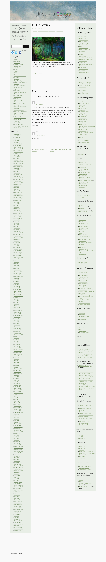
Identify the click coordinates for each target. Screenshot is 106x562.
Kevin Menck (82, 107)
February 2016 (17, 326)
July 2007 (16, 493)
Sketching (17, 115)
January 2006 (17, 522)
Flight (80, 233)
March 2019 (17, 267)
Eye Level (81, 66)
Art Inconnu (82, 51)
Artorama (81, 154)
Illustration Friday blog (85, 177)
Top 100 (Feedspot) (84, 355)
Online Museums (18, 95)
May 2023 (16, 187)
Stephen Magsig (83, 131)
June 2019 (16, 262)
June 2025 (17, 157)
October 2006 (18, 508)
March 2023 (17, 191)
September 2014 (18, 354)
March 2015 (17, 344)
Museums (16, 93)
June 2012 (16, 398)
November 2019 (18, 254)
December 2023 (18, 178)
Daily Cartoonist (83, 249)
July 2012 (16, 396)
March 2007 (17, 500)
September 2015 (18, 335)
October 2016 (17, 314)
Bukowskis (82, 456)
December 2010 (18, 427)
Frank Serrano (83, 129)
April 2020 (16, 246)
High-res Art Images (19, 89)
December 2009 (18, 446)
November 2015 (18, 331)
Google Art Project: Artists (86, 415)
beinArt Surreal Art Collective (86, 64)
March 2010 (17, 441)
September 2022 (18, 199)
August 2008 (17, 472)
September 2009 (18, 451)
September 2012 (18, 393)
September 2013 (18, 373)
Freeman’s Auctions (84, 455)
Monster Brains (83, 179)
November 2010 (18, 428)
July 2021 (16, 221)
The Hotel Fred (83, 246)
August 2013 (17, 375)
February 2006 (18, 521)
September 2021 (18, 218)
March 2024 (17, 173)
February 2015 (17, 346)
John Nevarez (83, 285)
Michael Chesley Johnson (86, 132)
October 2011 (17, 411)
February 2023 (18, 192)
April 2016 (16, 323)
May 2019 (16, 263)
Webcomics (17, 127)
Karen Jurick (82, 87)
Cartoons (16, 71)
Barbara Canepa (83, 210)
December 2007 (18, 485)
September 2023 (18, 183)
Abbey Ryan (82, 92)
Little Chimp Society (84, 172)
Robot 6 (81, 221)
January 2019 (17, 270)
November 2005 (18, 525)
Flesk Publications (83, 208)
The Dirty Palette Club (85, 140)
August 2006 (17, 511)
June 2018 (16, 281)
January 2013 (17, 386)
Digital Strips (82, 254)
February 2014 (17, 365)
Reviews (16, 108)
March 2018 (17, 286)
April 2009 (16, 459)
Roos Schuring (83, 115)
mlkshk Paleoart (83, 319)
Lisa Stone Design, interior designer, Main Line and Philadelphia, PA (86, 381)
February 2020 (18, 249)
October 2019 (17, 255)
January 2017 (17, 309)
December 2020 (18, 233)
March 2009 (17, 461)
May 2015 (16, 341)
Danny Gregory (83, 174)
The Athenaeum (83, 412)
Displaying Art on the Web (21, 82)
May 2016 (16, 322)
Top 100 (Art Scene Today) (86, 354)
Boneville (81, 244)
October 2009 (18, 449)
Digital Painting (18, 81)
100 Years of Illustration (85, 164)
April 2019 (16, 265)
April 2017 (16, 304)
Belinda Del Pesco (84, 123)
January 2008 (17, 483)
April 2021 (16, 226)
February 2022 (18, 210)
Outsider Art (17, 97)
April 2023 (16, 189)
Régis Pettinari (83, 119)
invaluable (82, 438)
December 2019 (18, 252)
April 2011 (16, 420)
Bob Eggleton (82, 197)
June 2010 (16, 436)
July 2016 (16, 318)
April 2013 (16, 381)
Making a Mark (83, 56)
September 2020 (18, 238)
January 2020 (17, 250)
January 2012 (17, 406)
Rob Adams (82, 137)
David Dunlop (82, 67)
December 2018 (18, 271)
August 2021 (17, 220)
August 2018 (17, 278)
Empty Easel (82, 331)
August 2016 (17, 317)
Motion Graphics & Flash (20, 92)
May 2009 (16, 457)
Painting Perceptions (84, 41)
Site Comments (18, 113)
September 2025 (18, 152)
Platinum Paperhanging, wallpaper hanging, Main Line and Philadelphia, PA (86, 376)
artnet (81, 435)
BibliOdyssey (82, 166)
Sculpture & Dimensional (20, 111)
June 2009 (17, 456)
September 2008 (18, 470)
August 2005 (17, 530)
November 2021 (18, 215)
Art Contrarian (83, 61)
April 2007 (16, 498)
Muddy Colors (83, 262)
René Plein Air (82, 121)
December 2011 (18, 407)
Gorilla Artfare (83, 264)
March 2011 (17, 422)
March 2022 (17, 208)
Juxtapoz (81, 153)
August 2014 (17, 356)
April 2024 (16, 171)
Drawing (16, 84)
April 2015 (16, 343)
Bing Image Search (84, 468)
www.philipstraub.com (39, 73)
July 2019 (16, 260)
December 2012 (18, 388)
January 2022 (17, 212)
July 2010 (16, 435)
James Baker (82, 241)
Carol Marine (82, 90)
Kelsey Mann (82, 293)
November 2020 (18, 234)
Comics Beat (82, 220)
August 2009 (17, 453)
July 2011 (16, 415)
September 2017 (18, 296)
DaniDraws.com (83, 183)
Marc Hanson (82, 105)
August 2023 (17, 184)
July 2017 (16, 299)
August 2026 (17, 134)
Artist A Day (82, 62)
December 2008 (18, 466)
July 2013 (16, 377)
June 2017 (16, 301)
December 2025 (18, 147)
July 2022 (16, 202)
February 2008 (18, 482)
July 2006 (16, 513)
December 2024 (18, 161)
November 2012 (18, 390)
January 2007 (17, 503)
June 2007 (17, 495)
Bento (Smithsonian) (84, 49)
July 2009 (16, 454)
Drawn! (81, 205)
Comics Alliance (83, 226)
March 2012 (17, 402)
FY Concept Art (83, 280)
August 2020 (17, 239)
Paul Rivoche (82, 247)
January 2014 (17, 367)
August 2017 (17, 297)
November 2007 (18, 487)
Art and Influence (83, 40)
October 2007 (18, 488)
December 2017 (18, 291)
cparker (45, 29)
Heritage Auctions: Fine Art (86, 451)
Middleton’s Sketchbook (85, 242)
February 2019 (17, 268)
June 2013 (16, 378)
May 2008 (16, 477)
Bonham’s (82, 448)
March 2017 (17, 305)
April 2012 (16, 401)
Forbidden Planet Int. (84, 228)
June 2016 (16, 320)
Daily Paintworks (83, 93)
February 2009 (18, 462)
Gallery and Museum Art (20, 87)
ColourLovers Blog (84, 341)
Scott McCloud (83, 234)
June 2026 (17, 137)
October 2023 (17, 181)
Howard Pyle (82, 162)
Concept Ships (83, 282)
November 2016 (18, 312)
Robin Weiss (82, 124)
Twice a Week (83, 134)
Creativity (16, 77)
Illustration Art (83, 167)
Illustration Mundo (84, 170)
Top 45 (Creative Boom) (85, 357)
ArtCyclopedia (83, 420)
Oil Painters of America (85, 43)
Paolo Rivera (82, 229)
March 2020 (17, 247)
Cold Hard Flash (83, 275)
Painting (16, 98)
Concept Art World (84, 277)
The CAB (81, 279)
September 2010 (18, 432)
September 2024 (18, 166)
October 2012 (17, 391)
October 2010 (17, 430)
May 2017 (16, 302)
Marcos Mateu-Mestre (85, 288)
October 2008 (18, 469)
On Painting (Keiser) (84, 84)
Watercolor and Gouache (21, 126)
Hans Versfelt (82, 116)
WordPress (20, 553)
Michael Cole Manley (84, 139)
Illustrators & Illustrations (85, 180)
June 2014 (16, 359)
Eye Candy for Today (19, 85)
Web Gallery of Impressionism (87, 425)
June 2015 (16, 339)
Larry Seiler (82, 110)
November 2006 (18, 506)
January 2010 (17, 445)
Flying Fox (81, 46)
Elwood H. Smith (83, 182)
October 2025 (18, 150)
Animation (17, 63)
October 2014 (17, 352)
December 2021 (18, 213)
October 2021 (17, 216)
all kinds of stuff (83, 290)
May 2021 (16, 225)
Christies (81, 450)
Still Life (81, 54)
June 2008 (17, 475)
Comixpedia (82, 238)
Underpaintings (83, 38)
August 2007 (17, 491)
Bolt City (81, 231)
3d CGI (16, 59)
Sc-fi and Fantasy (19, 110)
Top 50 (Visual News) (84, 349)
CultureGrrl (82, 70)
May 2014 (16, 360)
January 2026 (17, 145)
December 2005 (18, 524)
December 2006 (18, 504)
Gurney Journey (83, 36)
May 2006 (16, 516)
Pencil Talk (82, 329)
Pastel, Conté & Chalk (19, 103)
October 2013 (17, 372)
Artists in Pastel (83, 74)
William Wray (82, 128)
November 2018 (18, 273)
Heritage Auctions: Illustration (87, 453)
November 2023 (18, 179)
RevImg (81, 481)
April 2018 (16, 284)
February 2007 (18, 501)
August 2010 (17, 433)
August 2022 (17, 200)
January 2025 (17, 160)
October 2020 (18, 236)
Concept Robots (83, 283)
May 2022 (16, 205)
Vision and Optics (19, 124)
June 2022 (17, 204)
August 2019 (17, 259)
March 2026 (17, 142)
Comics (16, 74)
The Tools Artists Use (84, 327)
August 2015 (17, 336)
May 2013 (16, 380)
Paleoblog (82, 313)
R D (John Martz (83, 175)
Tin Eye (81, 480)
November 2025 (18, 149)
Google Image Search (85, 466)
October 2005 (18, 527)
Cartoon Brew (83, 272)
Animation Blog (83, 274)
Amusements (17, 61)
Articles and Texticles (84, 304)
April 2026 (16, 140)
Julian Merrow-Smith (84, 85)
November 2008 (18, 467)
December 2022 (18, 195)
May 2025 (16, 158)
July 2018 (16, 280)
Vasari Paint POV (83, 45)
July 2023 (16, 186)
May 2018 (16, 283)
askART (81, 437)
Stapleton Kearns (84, 111)
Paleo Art (16, 102)
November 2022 (18, 197)
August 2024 (17, 168)
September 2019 (18, 257)
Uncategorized (18, 119)
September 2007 (18, 490)
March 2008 (17, 480)
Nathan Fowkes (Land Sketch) (87, 126)
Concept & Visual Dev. (20, 76)
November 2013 (18, 370)
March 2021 (17, 228)
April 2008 (16, 479)
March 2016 (17, 325)
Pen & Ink (16, 105)
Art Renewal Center (84, 423)
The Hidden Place (83, 53)
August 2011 (17, 414)
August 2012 (17, 394)
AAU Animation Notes (84, 303)
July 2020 (16, 241)
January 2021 (17, 231)
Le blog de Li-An (83, 207)
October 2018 (17, 275)
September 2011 (18, 412)
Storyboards (17, 116)
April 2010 (16, 440)
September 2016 (18, 315)
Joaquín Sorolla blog (84, 72)
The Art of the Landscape (86, 57)
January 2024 (17, 176)
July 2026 (16, 136)
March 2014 (17, 364)
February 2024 (18, 174)
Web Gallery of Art (84, 421)
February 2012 (17, 404)
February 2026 (18, 144)
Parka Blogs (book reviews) (86, 211)
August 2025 (17, 153)
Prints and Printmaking (20, 106)
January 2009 (17, 464)
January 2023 (17, 194)
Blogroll (16, 69)
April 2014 (16, 362)
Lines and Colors (15, 543)
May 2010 (16, 438)
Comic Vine (82, 225)
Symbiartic (82, 314)
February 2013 (17, 385)
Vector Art (17, 121)
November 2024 (18, 163)
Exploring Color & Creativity (86, 59)
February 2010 (17, 443)
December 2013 (18, 368)
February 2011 (17, 424)
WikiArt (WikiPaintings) (85, 413)
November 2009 (18, 448)
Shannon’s (82, 458)
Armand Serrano (83, 287)
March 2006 (17, 519)
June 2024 (17, 170)
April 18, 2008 (39, 104)
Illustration (17, 90)
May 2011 (16, 419)
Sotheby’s (82, 446)
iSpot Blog (82, 187)
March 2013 (17, 383)
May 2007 (16, 496)
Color (15, 72)
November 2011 (18, 409)
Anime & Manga (18, 64)
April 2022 (16, 207)
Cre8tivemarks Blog (84, 295)
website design (85, 366)
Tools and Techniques (20, 118)
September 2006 (18, 509)
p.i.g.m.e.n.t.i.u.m (83, 69)
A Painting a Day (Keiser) (85, 82)
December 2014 (18, 349)
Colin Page (82, 113)
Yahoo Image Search (85, 469)
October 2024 (18, 165)
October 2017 (17, 294)
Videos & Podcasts (19, 123)
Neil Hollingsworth (84, 103)
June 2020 (17, 242)
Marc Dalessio (83, 108)
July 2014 (16, 357)
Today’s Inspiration (84, 169)
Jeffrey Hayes (82, 88)
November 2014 (18, 351)
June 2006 (17, 514)
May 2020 (16, 244)
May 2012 (16, 399)
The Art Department (84, 195)
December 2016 (18, 310)
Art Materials (17, 66)
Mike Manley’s (84, 142)
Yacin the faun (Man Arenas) (86, 291)
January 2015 (17, 347)
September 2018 (18, 276)
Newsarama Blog (83, 223)
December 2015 (18, 330)
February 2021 (17, 229)
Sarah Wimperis (83, 136)
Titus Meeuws (82, 118)
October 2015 (17, 333)
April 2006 (16, 517)
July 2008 (16, 474)
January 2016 (17, 328)
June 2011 (16, 417)
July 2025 (16, 155)
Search (13, 43)
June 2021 (16, 223)
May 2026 (16, 139)
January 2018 (17, 289)
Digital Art (16, 79)
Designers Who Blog (84, 185)
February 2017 (17, 307)
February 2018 (17, 288)
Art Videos (17, 68)
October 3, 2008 (40, 135)
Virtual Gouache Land (85, 102)
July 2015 (16, 338)
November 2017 (18, 292)
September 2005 (18, 529)
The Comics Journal (84, 236)
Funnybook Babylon (84, 239)
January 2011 (17, 425)
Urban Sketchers (83, 48)
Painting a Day (18, 100)
